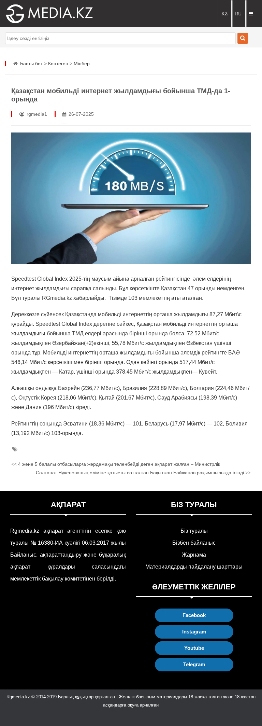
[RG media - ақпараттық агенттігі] (39, 13)
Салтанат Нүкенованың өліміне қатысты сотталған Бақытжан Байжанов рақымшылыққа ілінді (143, 472)
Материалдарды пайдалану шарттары (194, 567)
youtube (194, 648)
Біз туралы (194, 531)
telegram (194, 664)
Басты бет (31, 63)
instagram (194, 631)
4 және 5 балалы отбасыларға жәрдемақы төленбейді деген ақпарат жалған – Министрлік (115, 464)
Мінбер (82, 63)
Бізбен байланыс (194, 543)
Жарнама (194, 555)
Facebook (194, 615)
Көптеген (58, 63)
